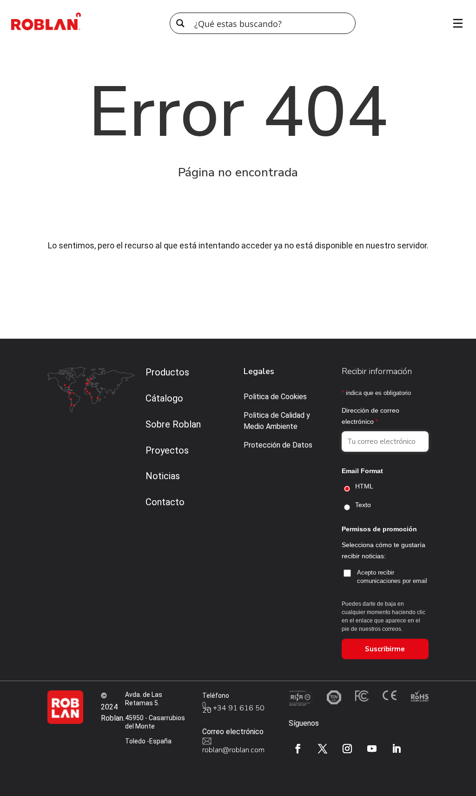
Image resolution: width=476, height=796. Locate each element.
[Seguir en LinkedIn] (396, 748)
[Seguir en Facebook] (298, 748)
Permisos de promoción (379, 529)
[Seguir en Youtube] (372, 748)
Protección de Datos (278, 445)
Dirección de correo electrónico (370, 416)
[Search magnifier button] (180, 23)
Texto (363, 504)
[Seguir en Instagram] (347, 748)
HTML (364, 486)
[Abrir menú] (454, 23)
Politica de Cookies (275, 396)
